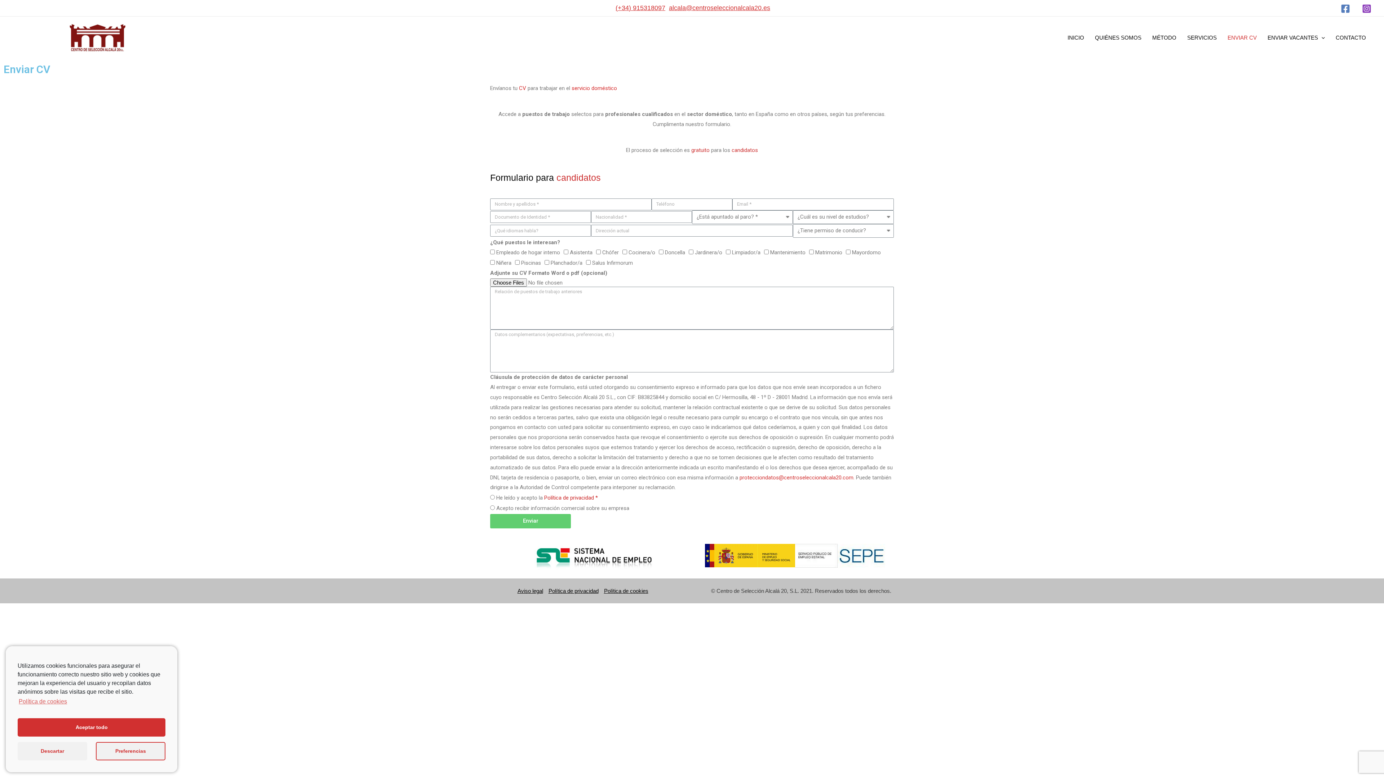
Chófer (610, 252)
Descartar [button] (52, 751)
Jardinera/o (708, 252)
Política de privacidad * (571, 498)
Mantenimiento (788, 252)
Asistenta (581, 252)
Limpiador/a (746, 252)
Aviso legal (530, 591)
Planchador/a (566, 263)
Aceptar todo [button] (92, 727)
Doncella (675, 252)
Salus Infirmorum (612, 263)
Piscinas (531, 263)
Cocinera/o (642, 252)
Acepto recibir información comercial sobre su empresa (562, 508)
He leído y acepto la (547, 498)
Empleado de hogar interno (528, 252)
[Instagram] (1366, 8)
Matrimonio (828, 252)
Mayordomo (866, 252)
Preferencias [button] (130, 751)
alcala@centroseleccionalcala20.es (719, 8)
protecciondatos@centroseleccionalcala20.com (796, 477)
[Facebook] (1345, 8)
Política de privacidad (574, 591)
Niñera (503, 263)
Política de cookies (626, 591)
